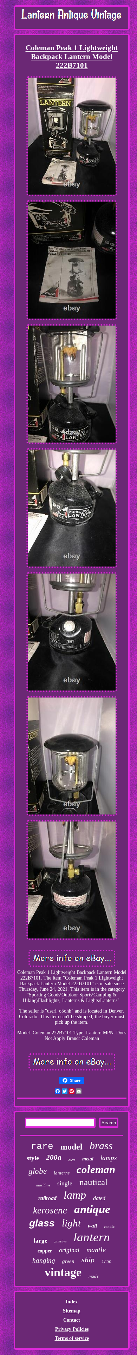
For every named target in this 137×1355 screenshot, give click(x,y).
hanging (43, 1260)
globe (37, 1171)
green (68, 1261)
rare (42, 1146)
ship (87, 1259)
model (71, 1146)
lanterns (62, 1173)
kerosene (50, 1210)
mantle (96, 1249)
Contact (71, 1320)
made (94, 1276)
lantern (91, 1237)
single (64, 1183)
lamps (108, 1157)
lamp (75, 1195)
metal (87, 1158)
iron (106, 1261)
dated (99, 1198)
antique (92, 1209)
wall (92, 1226)
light (71, 1223)
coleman (96, 1169)
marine (60, 1241)
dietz (71, 1160)
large (40, 1240)
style (33, 1157)
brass (101, 1145)
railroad (47, 1198)
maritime (43, 1185)
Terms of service (72, 1338)
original (69, 1249)
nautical (93, 1182)
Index (72, 1301)
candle (109, 1226)
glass (42, 1223)
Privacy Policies (72, 1329)
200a (53, 1157)
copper (45, 1250)
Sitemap (71, 1311)
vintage (63, 1272)
